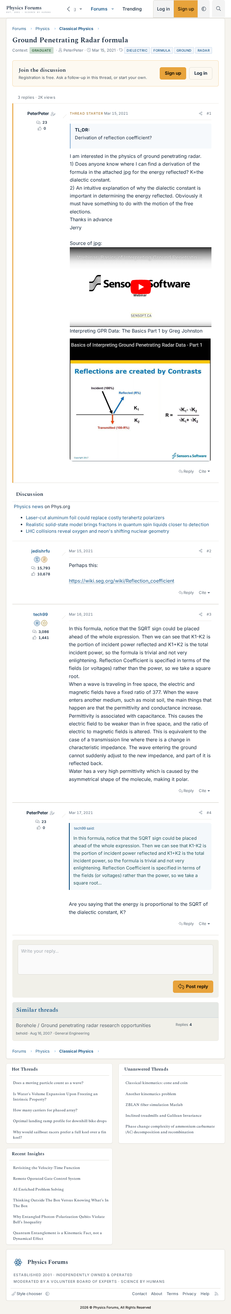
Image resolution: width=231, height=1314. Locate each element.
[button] (80, 8)
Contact (139, 1293)
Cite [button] (202, 471)
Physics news (28, 506)
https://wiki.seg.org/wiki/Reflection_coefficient (121, 581)
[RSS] (216, 1294)
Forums (99, 9)
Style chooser (29, 1293)
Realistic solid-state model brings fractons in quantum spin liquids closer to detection (117, 524)
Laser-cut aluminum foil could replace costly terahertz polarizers (95, 517)
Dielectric (137, 50)
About (156, 1293)
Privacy (189, 1293)
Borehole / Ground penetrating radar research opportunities (83, 1025)
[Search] (218, 8)
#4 (209, 812)
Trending (132, 9)
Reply (188, 471)
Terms (172, 1293)
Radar (204, 50)
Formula (162, 50)
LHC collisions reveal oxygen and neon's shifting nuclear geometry (97, 531)
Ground (184, 50)
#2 (209, 551)
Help (205, 1293)
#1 (209, 113)
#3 (209, 614)
